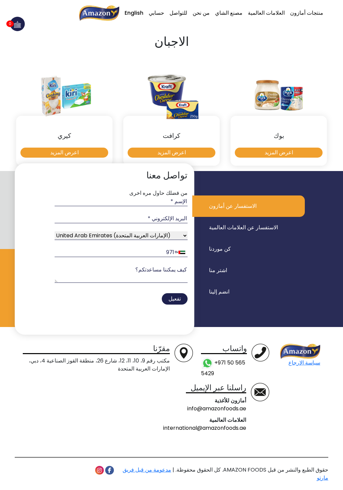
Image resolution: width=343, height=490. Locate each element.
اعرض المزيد (279, 152)
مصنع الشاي (229, 13)
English (134, 13)
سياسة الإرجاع (304, 362)
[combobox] (117, 252)
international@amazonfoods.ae (204, 428)
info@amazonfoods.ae (216, 408)
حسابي (156, 13)
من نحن (201, 13)
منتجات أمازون (306, 13)
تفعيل (174, 299)
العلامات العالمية (266, 13)
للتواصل (178, 13)
